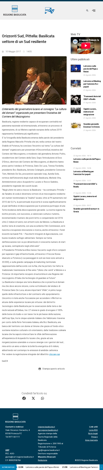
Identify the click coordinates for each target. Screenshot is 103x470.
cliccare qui (54, 354)
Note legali (93, 433)
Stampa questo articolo (53, 368)
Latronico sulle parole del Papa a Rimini (90, 69)
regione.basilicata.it (46, 427)
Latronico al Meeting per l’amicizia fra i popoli (92, 84)
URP (7, 450)
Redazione (42, 460)
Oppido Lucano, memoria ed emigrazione (89, 112)
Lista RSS (93, 430)
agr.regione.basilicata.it (48, 430)
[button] (93, 10)
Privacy (94, 437)
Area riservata (91, 440)
